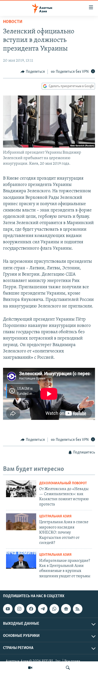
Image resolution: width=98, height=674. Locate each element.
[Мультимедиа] (30, 667)
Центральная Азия (55, 516)
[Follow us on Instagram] (19, 609)
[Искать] (67, 667)
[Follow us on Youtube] (8, 609)
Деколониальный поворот (63, 483)
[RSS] (77, 609)
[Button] (33, 71)
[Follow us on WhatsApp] (54, 609)
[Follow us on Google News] (66, 609)
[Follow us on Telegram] (42, 609)
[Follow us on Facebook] (31, 609)
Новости (12, 22)
